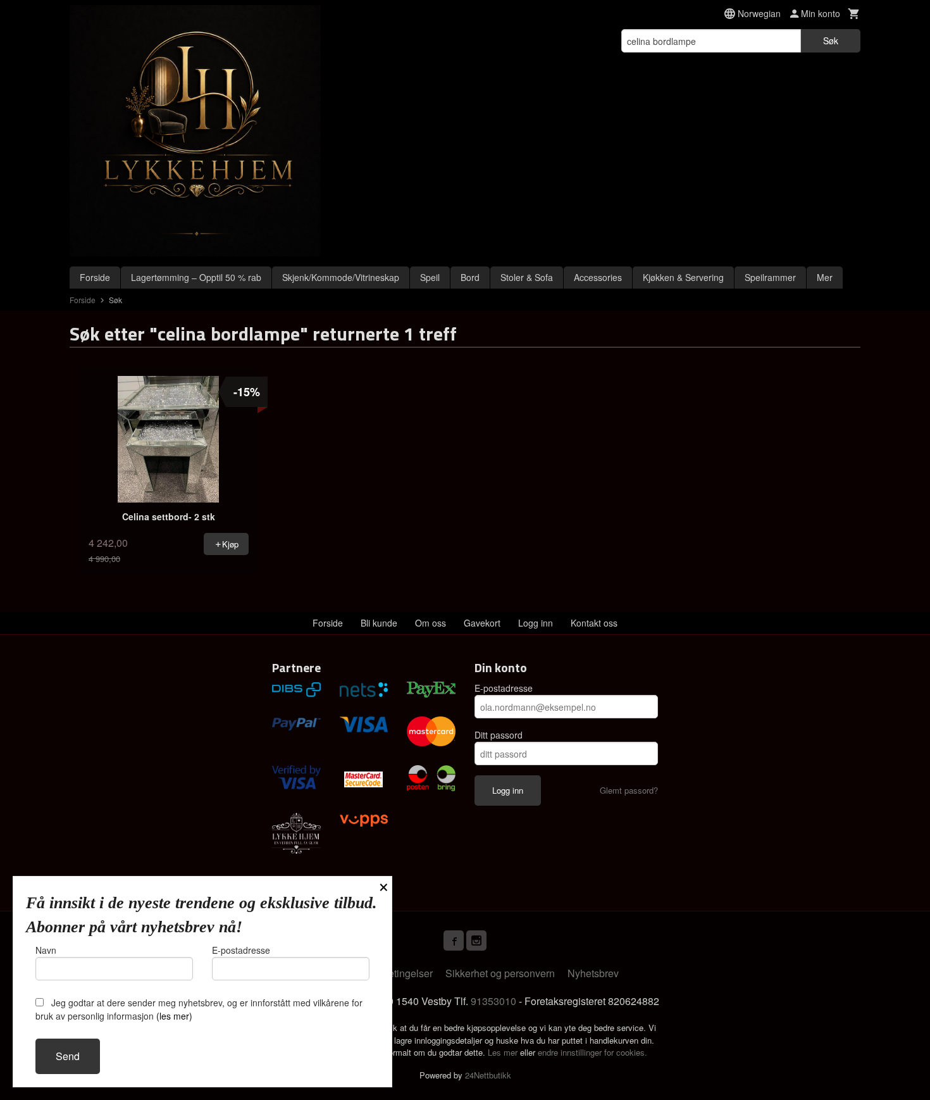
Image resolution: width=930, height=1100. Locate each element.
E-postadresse (503, 688)
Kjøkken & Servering (683, 277)
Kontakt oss (594, 622)
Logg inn (535, 622)
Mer (825, 277)
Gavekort (482, 622)
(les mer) (174, 1015)
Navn (45, 950)
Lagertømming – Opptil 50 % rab (196, 277)
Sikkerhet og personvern (500, 973)
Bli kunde (379, 622)
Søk (830, 40)
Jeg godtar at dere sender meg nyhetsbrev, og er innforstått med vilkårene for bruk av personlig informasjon (199, 1009)
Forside (95, 277)
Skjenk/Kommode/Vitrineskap (340, 277)
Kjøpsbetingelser (395, 973)
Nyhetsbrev (593, 973)
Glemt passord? (629, 790)
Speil (430, 277)
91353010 (493, 1001)
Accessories (598, 277)
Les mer (504, 1052)
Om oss (430, 622)
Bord (470, 277)
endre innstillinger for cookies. (592, 1052)
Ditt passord (498, 734)
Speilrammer (770, 277)
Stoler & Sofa (526, 277)
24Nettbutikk (488, 1075)
